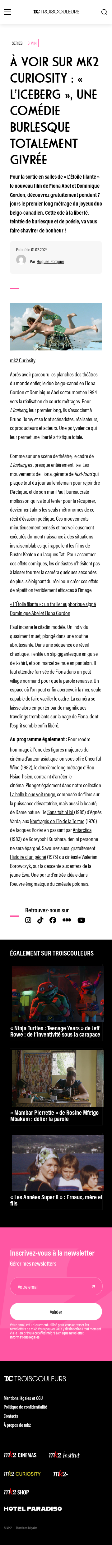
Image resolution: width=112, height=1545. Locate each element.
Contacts (11, 1416)
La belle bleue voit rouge (32, 794)
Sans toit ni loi (60, 812)
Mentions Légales (26, 1528)
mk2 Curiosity (22, 360)
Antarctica (82, 829)
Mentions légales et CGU (23, 1398)
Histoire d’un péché (28, 856)
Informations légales (25, 1337)
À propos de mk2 (17, 1425)
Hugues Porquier (50, 261)
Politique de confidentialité (25, 1407)
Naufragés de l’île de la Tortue (57, 821)
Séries (17, 42)
